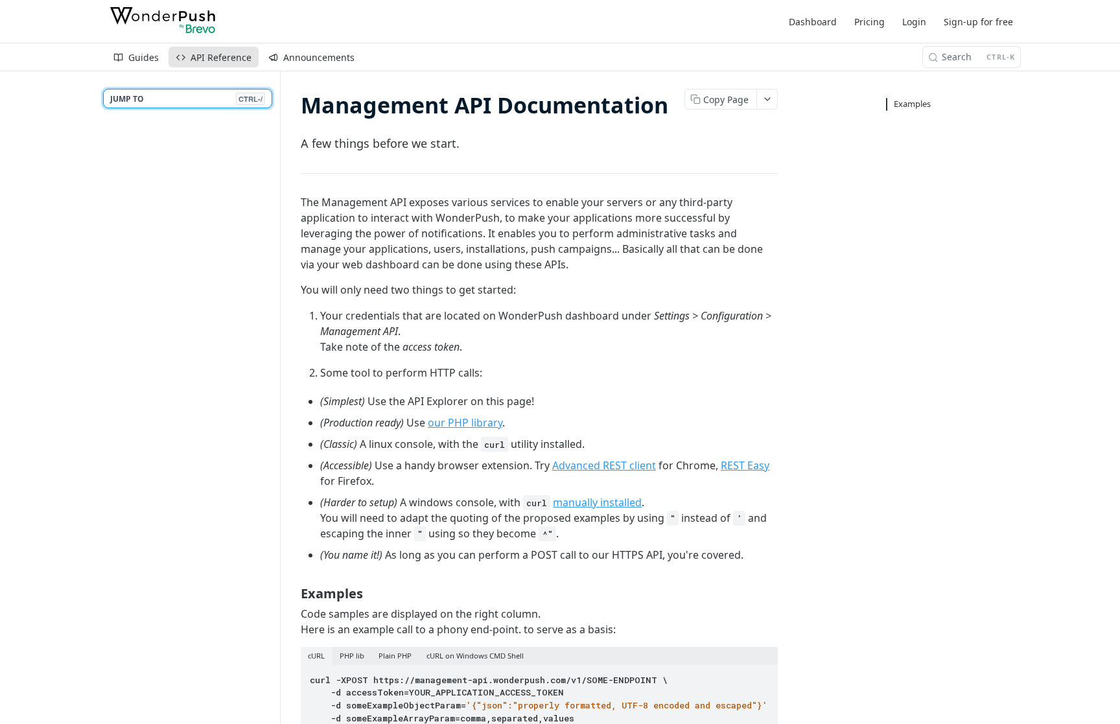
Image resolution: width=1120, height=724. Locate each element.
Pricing (869, 22)
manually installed (597, 502)
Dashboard (813, 22)
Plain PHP (395, 655)
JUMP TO (186, 98)
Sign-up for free (978, 22)
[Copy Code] (762, 676)
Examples (912, 104)
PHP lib (352, 655)
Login (914, 22)
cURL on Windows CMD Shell (475, 655)
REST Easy (745, 465)
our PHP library (465, 422)
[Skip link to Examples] (292, 593)
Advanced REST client (604, 465)
